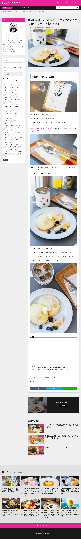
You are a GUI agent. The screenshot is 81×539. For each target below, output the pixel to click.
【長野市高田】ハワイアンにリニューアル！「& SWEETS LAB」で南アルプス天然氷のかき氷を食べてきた (70, 513)
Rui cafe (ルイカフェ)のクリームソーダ (57, 447)
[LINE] (69, 388)
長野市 (9, 11)
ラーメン (28, 7)
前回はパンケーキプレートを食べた (40, 128)
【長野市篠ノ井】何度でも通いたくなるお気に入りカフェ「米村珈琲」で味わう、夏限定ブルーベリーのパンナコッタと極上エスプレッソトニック (50, 514)
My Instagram (60, 2)
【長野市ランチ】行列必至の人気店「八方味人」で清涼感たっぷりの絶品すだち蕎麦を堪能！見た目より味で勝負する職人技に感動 (30, 513)
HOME (4, 11)
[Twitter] (53, 388)
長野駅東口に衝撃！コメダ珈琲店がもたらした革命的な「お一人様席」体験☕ (62, 437)
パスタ (23, 7)
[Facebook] (38, 388)
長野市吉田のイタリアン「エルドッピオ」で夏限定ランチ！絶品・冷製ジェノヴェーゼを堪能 (10, 489)
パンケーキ (45, 27)
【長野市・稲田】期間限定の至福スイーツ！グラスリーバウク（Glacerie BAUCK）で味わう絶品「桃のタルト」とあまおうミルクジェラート (30, 491)
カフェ (19, 7)
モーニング (50, 27)
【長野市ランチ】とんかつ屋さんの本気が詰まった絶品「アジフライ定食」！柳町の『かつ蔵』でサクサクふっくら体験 (10, 513)
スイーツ (14, 7)
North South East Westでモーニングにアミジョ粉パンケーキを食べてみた (29, 11)
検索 (5, 159)
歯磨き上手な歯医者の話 (14, 49)
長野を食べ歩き (45, 533)
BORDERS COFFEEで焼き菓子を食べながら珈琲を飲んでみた (61, 426)
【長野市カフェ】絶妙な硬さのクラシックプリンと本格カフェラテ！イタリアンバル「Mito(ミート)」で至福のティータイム (50, 490)
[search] (77, 7)
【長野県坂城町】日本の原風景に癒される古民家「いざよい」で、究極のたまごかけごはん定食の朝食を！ (70, 490)
